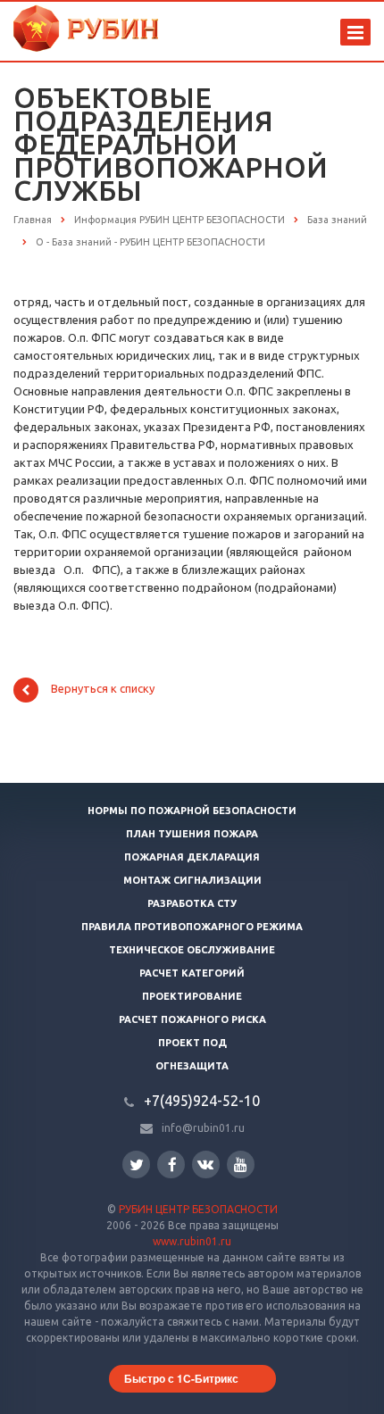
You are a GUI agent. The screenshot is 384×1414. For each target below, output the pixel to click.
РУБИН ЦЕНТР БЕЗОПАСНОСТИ (198, 1209)
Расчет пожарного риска (192, 1019)
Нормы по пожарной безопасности (192, 810)
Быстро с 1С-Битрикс (181, 1378)
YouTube (241, 1164)
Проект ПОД (192, 1042)
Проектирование (192, 996)
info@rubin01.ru (203, 1128)
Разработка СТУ (192, 903)
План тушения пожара (192, 833)
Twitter (136, 1164)
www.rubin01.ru (192, 1241)
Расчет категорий (192, 973)
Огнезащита (192, 1065)
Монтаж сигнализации (192, 880)
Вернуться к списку (102, 689)
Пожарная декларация (192, 857)
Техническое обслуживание (192, 949)
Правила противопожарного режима (192, 926)
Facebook (171, 1164)
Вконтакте (206, 1164)
